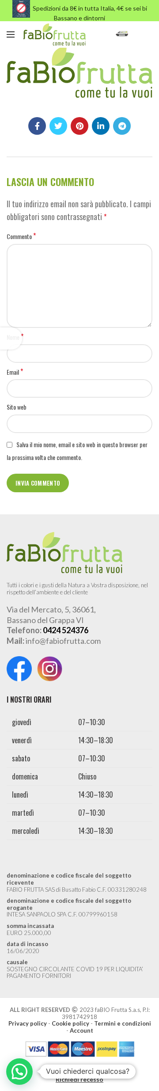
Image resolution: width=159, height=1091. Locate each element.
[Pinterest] (79, 126)
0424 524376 (65, 630)
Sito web (16, 406)
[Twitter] (58, 126)
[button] (19, 1071)
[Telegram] (122, 126)
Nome (15, 337)
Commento (21, 236)
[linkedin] (101, 126)
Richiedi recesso (79, 1079)
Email (15, 372)
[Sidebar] (11, 338)
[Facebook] (37, 126)
